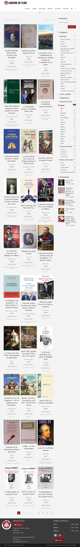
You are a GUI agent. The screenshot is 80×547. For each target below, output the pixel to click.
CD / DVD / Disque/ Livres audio (67, 54)
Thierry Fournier (31, 313)
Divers (62, 59)
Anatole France (46, 163)
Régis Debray (8, 311)
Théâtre (63, 141)
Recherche (71, 26)
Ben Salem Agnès (11, 164)
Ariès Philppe (45, 362)
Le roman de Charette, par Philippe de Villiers (11, 253)
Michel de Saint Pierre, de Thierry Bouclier (45, 304)
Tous (52, 19)
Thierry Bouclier (45, 310)
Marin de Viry (28, 211)
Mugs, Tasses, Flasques (66, 77)
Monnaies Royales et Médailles (66, 74)
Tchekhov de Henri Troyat (28, 252)
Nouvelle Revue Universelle (67, 172)
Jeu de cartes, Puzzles (66, 71)
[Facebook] (56, 535)
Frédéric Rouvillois (45, 406)
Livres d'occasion (12, 70)
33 (47, 513)
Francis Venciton (14, 116)
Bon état (12, 69)
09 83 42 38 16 (16, 539)
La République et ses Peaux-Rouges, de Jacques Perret (45, 494)
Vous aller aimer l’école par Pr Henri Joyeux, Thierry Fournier (29, 306)
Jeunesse (63, 127)
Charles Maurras (45, 110)
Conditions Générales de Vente (62, 545)
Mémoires (14, 216)
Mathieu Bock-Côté (28, 114)
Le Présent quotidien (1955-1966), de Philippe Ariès (46, 355)
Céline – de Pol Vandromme (29, 447)
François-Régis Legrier (28, 359)
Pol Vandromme (29, 452)
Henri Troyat (28, 257)
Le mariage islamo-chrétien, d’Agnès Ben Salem (11, 158)
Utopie (62, 143)
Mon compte (53, 545)
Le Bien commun (65, 167)
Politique (14, 126)
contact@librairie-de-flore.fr (20, 541)
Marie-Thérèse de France (12, 207)
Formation (9, 126)
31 (39, 513)
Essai (18, 124)
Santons (63, 86)
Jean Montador (12, 61)
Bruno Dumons (26, 167)
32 (43, 513)
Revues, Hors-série (66, 160)
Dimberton (9, 408)
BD (10, 416)
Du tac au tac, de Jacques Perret (28, 493)
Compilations (64, 98)
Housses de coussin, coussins (68, 68)
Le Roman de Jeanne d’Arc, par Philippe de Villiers (46, 206)
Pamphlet (28, 66)
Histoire (17, 69)
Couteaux (63, 57)
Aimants (63, 41)
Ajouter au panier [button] (12, 66)
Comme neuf (47, 220)
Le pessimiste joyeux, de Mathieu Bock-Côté (28, 108)
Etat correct (24, 64)
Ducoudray (14, 408)
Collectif (45, 68)
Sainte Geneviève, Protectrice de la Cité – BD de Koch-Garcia (28, 401)
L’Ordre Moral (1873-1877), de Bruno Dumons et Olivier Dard (29, 159)
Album (62, 108)
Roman (49, 172)
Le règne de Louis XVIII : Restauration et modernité (12, 355)
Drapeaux (63, 62)
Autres (62, 163)
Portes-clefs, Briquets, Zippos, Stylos (68, 83)
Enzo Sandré (8, 116)
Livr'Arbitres (63, 170)
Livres (47, 76)
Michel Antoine (46, 453)
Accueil (48, 545)
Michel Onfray (46, 263)
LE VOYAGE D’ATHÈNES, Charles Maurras (45, 104)
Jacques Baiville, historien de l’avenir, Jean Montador (11, 54)
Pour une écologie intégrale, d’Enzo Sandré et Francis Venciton (12, 109)
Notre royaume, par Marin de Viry (29, 206)
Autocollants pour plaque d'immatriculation (67, 49)
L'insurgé (63, 165)
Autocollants (64, 46)
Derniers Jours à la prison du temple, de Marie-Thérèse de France (11, 200)
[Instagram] (60, 535)
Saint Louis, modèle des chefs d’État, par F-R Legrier (28, 353)
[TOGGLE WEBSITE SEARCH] (75, 9)
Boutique (63, 36)
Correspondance (10, 319)
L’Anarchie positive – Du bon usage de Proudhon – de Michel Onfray (45, 256)
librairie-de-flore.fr (11, 545)
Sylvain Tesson (15, 311)
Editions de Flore (12, 124)
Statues (63, 88)
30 (48, 19)
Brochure (6, 124)
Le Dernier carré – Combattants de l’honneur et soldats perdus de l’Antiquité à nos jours (46, 59)
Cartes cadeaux (65, 94)
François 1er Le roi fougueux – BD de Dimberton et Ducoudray (11, 401)
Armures (63, 44)
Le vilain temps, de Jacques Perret (11, 493)
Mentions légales (72, 545)
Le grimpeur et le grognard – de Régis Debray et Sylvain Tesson (12, 303)
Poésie (62, 134)
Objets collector (65, 79)
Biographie (7, 69)
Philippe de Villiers (46, 212)
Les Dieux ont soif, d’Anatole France (45, 159)
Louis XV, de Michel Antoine (45, 449)
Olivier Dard (31, 167)
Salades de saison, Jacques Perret (29, 52)
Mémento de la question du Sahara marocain (11, 449)
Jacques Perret (28, 56)
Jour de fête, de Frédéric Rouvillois (45, 401)
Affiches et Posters (65, 39)
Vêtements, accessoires (68, 91)
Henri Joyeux (25, 313)
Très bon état (48, 463)
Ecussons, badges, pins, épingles (66, 65)
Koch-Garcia (28, 408)
